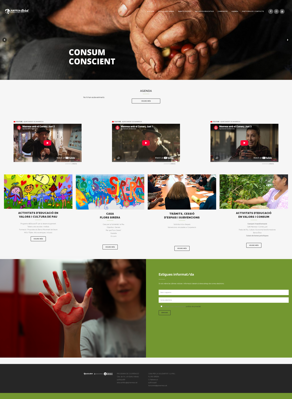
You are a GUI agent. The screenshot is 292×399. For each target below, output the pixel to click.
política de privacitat (193, 306)
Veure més (146, 101)
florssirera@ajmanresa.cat (157, 385)
